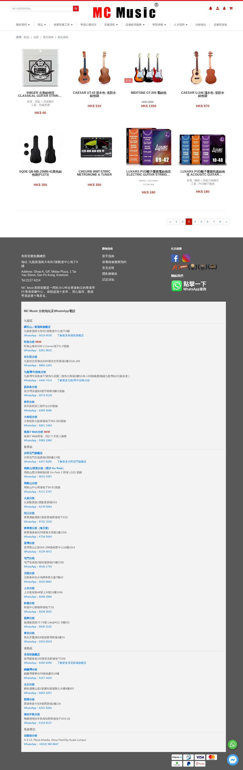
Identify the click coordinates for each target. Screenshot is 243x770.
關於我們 (22, 24)
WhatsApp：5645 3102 (38, 626)
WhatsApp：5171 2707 (38, 491)
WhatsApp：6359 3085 (38, 410)
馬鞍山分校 (30, 483)
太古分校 (29, 684)
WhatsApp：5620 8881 (38, 581)
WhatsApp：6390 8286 (38, 662)
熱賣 (36, 37)
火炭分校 (29, 498)
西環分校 (29, 699)
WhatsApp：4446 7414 (38, 380)
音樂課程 (110, 24)
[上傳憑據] (217, 8)
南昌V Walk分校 (33, 431)
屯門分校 (29, 558)
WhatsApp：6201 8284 (38, 707)
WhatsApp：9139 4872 (38, 551)
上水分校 (29, 588)
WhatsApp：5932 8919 (38, 641)
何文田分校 (30, 356)
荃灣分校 (29, 543)
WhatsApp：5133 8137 (38, 722)
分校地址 (200, 24)
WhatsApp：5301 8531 (38, 350)
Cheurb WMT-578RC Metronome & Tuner (94, 173)
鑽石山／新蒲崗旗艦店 (37, 326)
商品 (41, 24)
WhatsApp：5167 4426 (38, 677)
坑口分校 (29, 513)
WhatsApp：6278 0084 (38, 506)
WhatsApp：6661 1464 (38, 425)
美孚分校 (29, 401)
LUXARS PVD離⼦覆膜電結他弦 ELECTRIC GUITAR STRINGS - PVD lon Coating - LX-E (148, 173)
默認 (26, 37)
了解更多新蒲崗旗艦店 (70, 335)
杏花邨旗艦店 (32, 654)
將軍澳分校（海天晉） (37, 528)
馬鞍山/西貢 (31, 468)
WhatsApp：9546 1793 (38, 566)
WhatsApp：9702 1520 (38, 521)
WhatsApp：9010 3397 (38, 476)
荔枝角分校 (30, 386)
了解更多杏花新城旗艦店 (71, 662)
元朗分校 (29, 573)
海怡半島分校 (32, 714)
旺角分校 (29, 341)
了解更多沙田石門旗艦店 (71, 461)
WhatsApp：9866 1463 (38, 365)
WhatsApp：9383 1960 (38, 440)
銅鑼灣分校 (30, 669)
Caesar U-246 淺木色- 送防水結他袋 (202, 94)
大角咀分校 (30, 416)
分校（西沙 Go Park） (51, 468)
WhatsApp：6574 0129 (38, 395)
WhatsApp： (31, 744)
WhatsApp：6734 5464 (38, 536)
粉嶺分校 (29, 603)
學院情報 (158, 24)
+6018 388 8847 (49, 744)
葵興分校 (29, 618)
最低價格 (63, 37)
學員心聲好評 (88, 24)
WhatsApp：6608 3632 (38, 611)
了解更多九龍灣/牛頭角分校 (73, 380)
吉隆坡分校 (30, 735)
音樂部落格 (220, 24)
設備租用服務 (134, 24)
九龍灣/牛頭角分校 (35, 371)
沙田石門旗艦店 (33, 453)
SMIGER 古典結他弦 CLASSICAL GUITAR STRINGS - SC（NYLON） (40, 94)
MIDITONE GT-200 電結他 (148, 92)
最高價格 (48, 37)
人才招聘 (179, 24)
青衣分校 (29, 633)
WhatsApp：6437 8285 (38, 461)
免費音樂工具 (62, 24)
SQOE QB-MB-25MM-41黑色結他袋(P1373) (40, 173)
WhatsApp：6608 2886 (38, 596)
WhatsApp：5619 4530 (38, 335)
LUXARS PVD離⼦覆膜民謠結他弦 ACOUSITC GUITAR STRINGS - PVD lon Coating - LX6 (203, 173)
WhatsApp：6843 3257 (38, 692)
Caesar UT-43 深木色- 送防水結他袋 (94, 94)
